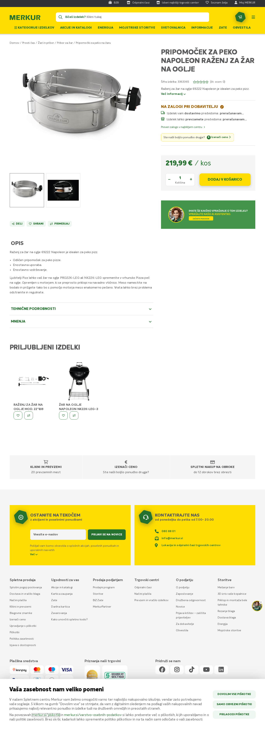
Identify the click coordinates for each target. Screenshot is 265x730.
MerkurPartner (102, 606)
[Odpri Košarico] (240, 17)
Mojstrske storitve (137, 27)
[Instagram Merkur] (176, 670)
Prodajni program (104, 587)
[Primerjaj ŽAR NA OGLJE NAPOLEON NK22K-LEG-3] (74, 415)
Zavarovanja (59, 613)
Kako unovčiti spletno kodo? (69, 619)
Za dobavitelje (185, 624)
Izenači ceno (126, 467)
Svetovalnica (173, 27)
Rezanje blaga (226, 611)
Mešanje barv (226, 587)
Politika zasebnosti (22, 638)
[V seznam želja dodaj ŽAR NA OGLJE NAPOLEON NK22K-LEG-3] (63, 415)
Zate (223, 27)
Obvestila (242, 27)
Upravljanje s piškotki (23, 626)
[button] (81, 106)
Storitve (98, 594)
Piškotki (15, 632)
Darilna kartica (60, 606)
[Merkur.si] (25, 18)
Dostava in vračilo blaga (25, 594)
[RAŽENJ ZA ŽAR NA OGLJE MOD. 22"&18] (33, 382)
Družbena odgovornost (191, 600)
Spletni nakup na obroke (213, 467)
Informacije (202, 27)
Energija (105, 27)
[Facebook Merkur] (162, 670)
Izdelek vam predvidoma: (193, 113)
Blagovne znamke (21, 613)
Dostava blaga (227, 617)
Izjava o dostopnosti (23, 645)
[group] (27, 190)
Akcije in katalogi (76, 27)
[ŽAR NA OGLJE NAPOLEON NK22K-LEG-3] (79, 382)
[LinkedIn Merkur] (221, 670)
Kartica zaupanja (62, 594)
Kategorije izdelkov (35, 27)
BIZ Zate (98, 600)
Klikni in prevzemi (46, 467)
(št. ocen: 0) (217, 81)
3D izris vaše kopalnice (232, 594)
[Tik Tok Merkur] (191, 670)
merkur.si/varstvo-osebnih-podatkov (93, 715)
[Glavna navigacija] (253, 17)
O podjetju (182, 587)
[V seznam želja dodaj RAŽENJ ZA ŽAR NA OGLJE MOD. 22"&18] (18, 415)
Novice (180, 606)
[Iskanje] (60, 17)
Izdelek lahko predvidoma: (194, 119)
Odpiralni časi (143, 587)
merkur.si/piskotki (46, 715)
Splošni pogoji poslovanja (26, 587)
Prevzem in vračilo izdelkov (151, 600)
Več (33, 554)
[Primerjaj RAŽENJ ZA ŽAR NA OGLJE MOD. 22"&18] (28, 415)
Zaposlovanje (184, 594)
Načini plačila (18, 600)
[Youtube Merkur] (206, 670)
